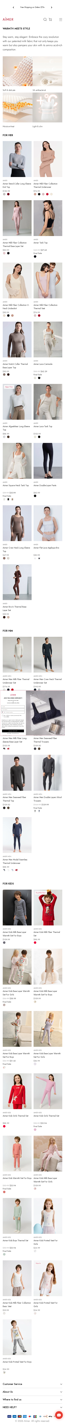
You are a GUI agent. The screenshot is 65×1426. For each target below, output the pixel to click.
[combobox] (3, 712)
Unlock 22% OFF (13, 731)
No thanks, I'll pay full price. (13, 733)
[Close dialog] (63, 692)
